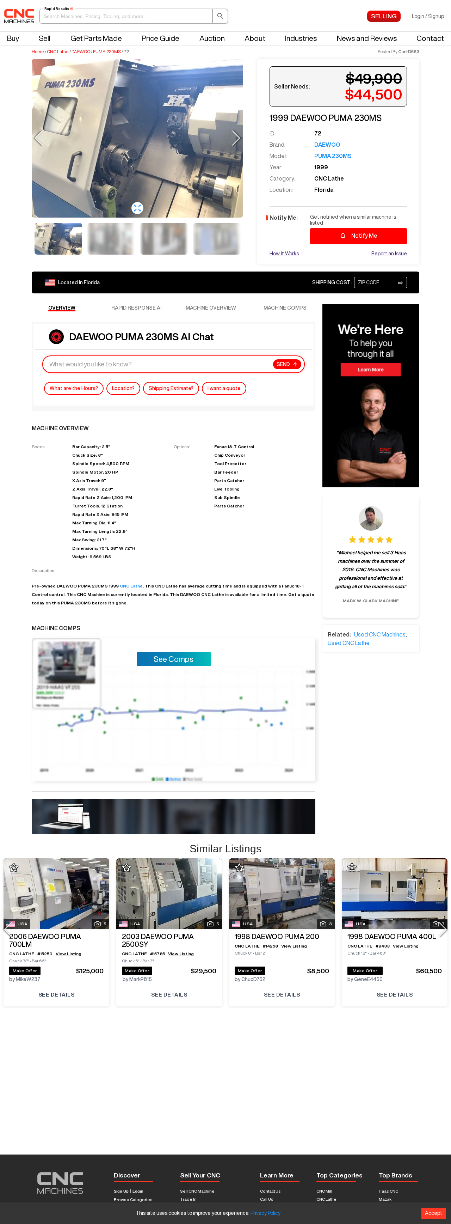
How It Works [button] (284, 253)
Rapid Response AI (136, 307)
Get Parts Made (96, 38)
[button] (134, 16)
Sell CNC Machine (197, 1191)
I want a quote (224, 388)
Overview (61, 307)
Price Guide (160, 38)
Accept (433, 1213)
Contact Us (270, 1191)
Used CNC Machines (380, 634)
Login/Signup (428, 16)
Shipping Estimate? (171, 388)
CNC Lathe (58, 52)
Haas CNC (388, 1191)
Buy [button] (13, 38)
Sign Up (121, 1191)
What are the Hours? (74, 388)
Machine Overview (211, 307)
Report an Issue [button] (389, 253)
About (255, 38)
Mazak (385, 1199)
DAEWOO (81, 52)
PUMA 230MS (107, 52)
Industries (301, 38)
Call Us (266, 1199)
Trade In (188, 1199)
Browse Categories (133, 1199)
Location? (123, 388)
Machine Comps (285, 307)
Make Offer (25, 970)
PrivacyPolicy (265, 1213)
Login (137, 1191)
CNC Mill (324, 1191)
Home (38, 52)
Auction (212, 38)
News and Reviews (367, 38)
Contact (430, 38)
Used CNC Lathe (349, 643)
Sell (44, 38)
